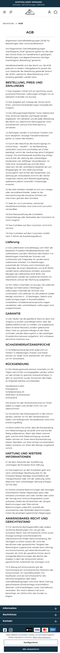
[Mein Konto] (49, 12)
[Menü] (4, 12)
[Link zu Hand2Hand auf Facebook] (5, 631)
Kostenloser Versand (28, 2)
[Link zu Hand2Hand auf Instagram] (11, 631)
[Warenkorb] (55, 12)
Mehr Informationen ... (42, 637)
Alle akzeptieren (31, 649)
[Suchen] (11, 12)
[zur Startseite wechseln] (30, 12)
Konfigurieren (31, 642)
